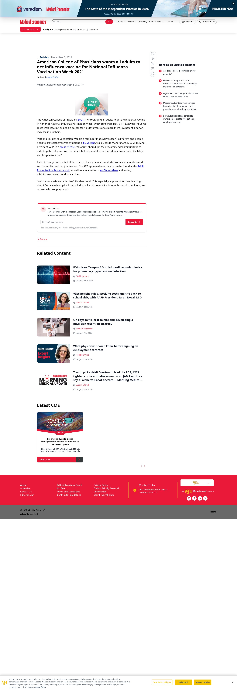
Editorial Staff (27, 494)
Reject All (183, 682)
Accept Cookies (203, 682)
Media (131, 21)
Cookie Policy (40, 687)
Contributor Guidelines (69, 494)
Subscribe (132, 222)
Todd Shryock (82, 276)
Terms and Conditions (68, 491)
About (23, 485)
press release (67, 147)
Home (213, 511)
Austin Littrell (82, 302)
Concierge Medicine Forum (64, 29)
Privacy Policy (101, 485)
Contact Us (26, 491)
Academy (143, 21)
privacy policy (92, 228)
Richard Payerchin (84, 328)
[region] (118, 682)
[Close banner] (233, 3)
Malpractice (93, 29)
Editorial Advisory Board (69, 485)
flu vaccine (88, 142)
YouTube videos (109, 170)
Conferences (155, 21)
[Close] (233, 682)
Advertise (25, 488)
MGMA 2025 (81, 29)
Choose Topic (28, 29)
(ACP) (81, 119)
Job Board (62, 488)
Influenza (42, 239)
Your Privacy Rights (104, 494)
